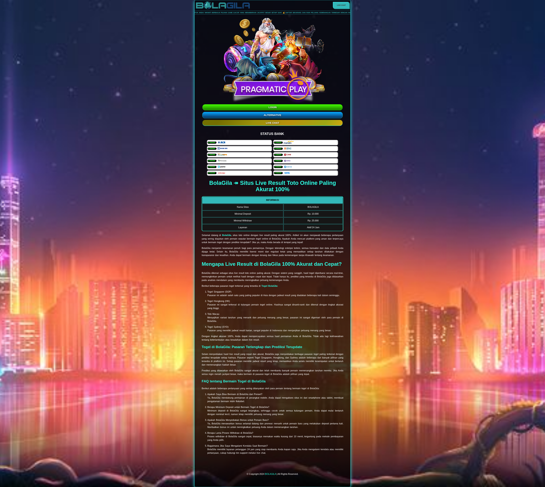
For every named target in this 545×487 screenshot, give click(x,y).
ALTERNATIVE (272, 115)
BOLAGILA (270, 474)
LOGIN (273, 107)
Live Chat (341, 5)
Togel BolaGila (269, 286)
